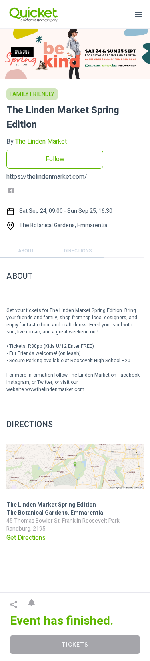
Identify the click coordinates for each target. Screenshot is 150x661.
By (36, 141)
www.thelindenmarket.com (54, 389)
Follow (55, 159)
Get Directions (26, 538)
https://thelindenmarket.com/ (46, 177)
